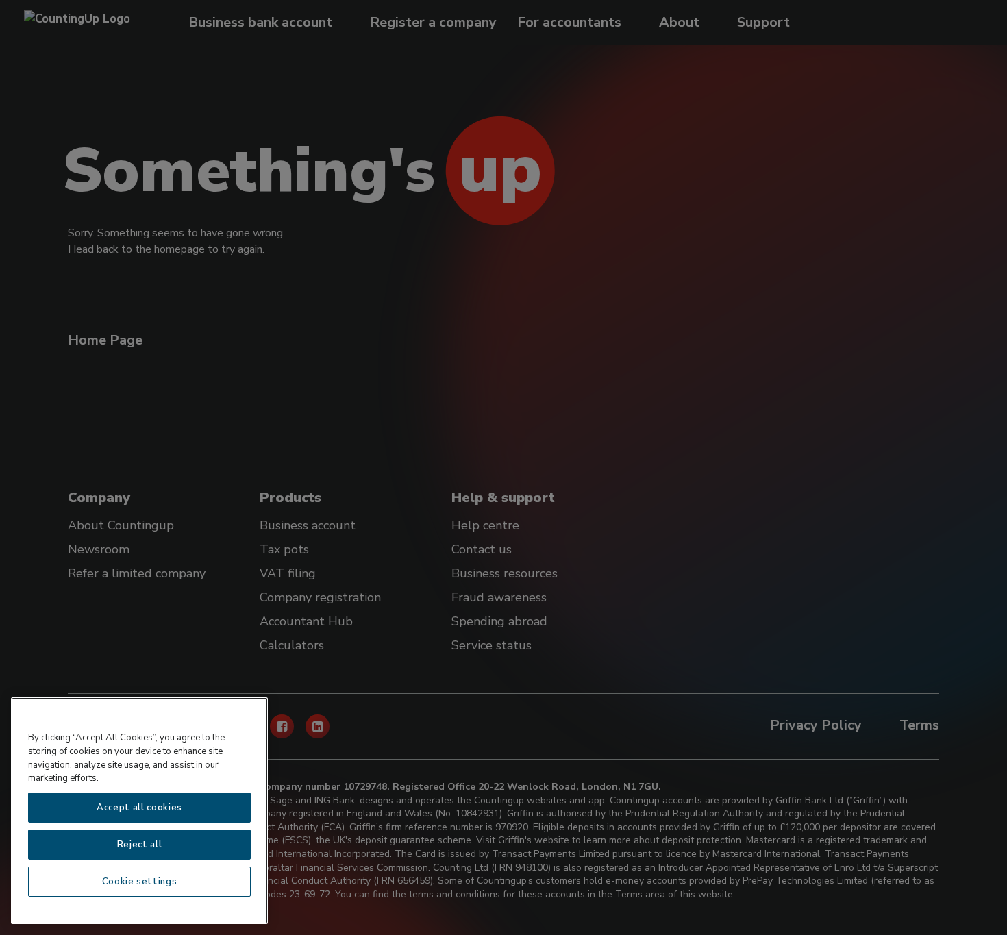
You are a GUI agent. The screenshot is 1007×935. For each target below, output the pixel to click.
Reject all (139, 844)
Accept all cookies (139, 807)
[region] (139, 810)
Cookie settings (139, 881)
